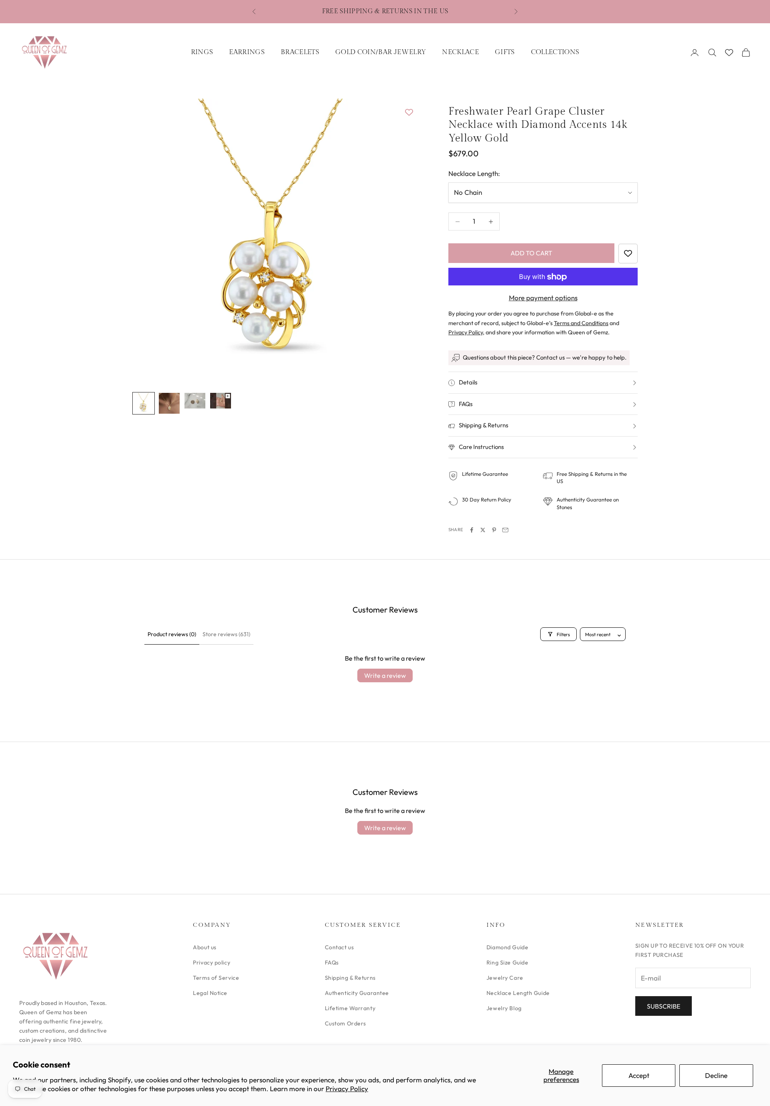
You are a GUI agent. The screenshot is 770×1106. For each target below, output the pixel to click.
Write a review (385, 675)
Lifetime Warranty (350, 1008)
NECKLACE (460, 52)
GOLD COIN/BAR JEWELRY (380, 52)
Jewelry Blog (504, 1008)
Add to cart (531, 253)
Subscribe (663, 1006)
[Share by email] (505, 530)
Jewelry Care (504, 977)
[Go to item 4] (220, 400)
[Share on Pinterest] (494, 530)
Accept (638, 1075)
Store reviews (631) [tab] (226, 634)
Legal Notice (210, 993)
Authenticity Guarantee (357, 993)
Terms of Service (216, 977)
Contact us (339, 947)
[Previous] (147, 240)
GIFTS (505, 52)
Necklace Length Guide (518, 993)
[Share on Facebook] (471, 530)
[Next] (401, 240)
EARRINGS (247, 52)
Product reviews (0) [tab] (172, 634)
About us (204, 947)
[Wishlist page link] (729, 53)
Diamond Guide (507, 947)
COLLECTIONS (555, 52)
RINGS (202, 52)
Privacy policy (211, 962)
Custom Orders (345, 1023)
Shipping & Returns (350, 977)
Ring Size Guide (507, 962)
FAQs (332, 962)
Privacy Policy (347, 1088)
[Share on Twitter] (483, 530)
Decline (716, 1075)
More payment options (543, 298)
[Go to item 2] (169, 403)
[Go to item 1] (143, 403)
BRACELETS (300, 52)
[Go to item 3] (195, 400)
